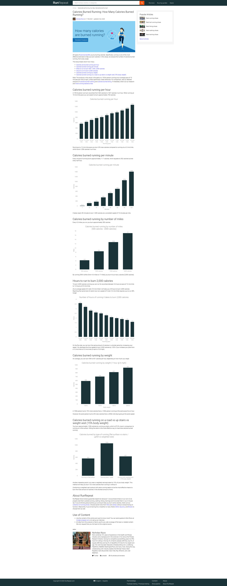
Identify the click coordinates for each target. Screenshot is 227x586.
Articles (74, 8)
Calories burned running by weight (87, 73)
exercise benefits (85, 55)
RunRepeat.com (70, 581)
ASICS (117, 507)
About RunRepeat (168, 584)
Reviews (152, 3)
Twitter (96, 555)
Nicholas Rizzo (80, 19)
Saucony (122, 507)
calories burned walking (87, 81)
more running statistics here (84, 83)
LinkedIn (104, 555)
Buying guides (162, 3)
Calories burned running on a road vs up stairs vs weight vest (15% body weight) (101, 75)
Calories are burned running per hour (87, 65)
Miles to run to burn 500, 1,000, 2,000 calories (90, 69)
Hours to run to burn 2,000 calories (87, 71)
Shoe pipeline (156, 584)
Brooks (130, 507)
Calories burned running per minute (87, 67)
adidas (114, 505)
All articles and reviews (117, 555)
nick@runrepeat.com (82, 520)
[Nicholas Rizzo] (74, 19)
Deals (172, 3)
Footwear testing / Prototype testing (138, 584)
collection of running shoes (81, 505)
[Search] (141, 3)
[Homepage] (61, 2)
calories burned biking (105, 81)
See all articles (144, 39)
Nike (108, 505)
